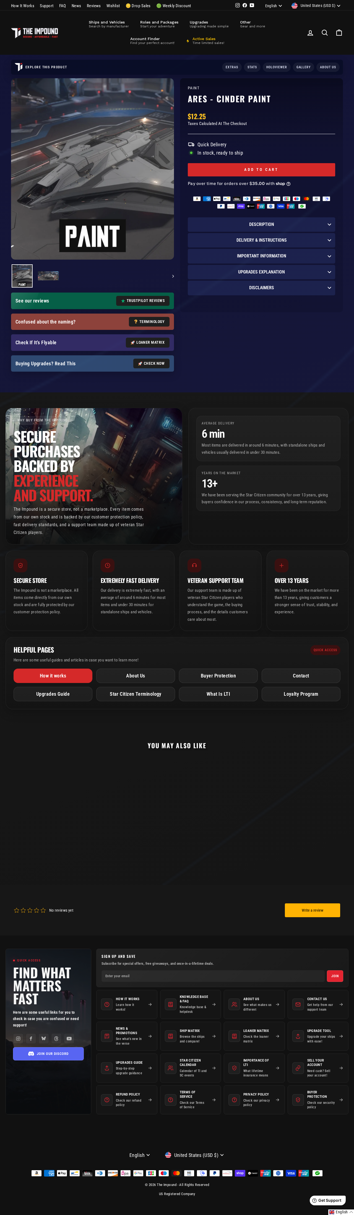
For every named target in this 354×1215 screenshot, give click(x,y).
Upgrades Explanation (261, 272)
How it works (53, 676)
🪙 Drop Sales (138, 5)
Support (46, 5)
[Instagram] (18, 1038)
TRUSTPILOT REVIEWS (146, 300)
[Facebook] (31, 1038)
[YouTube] (69, 1038)
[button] (341, 1212)
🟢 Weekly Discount (173, 5)
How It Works (22, 5)
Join (335, 976)
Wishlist (113, 5)
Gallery (303, 67)
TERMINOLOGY (152, 321)
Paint (193, 88)
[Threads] (56, 1038)
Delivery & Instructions (261, 240)
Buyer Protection (218, 676)
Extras (232, 67)
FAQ (62, 5)
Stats (252, 67)
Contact (301, 676)
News (76, 5)
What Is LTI (218, 694)
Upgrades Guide (53, 694)
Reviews (94, 5)
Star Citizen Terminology (136, 694)
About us (328, 67)
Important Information (261, 256)
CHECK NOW (154, 363)
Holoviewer (276, 67)
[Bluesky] (43, 1038)
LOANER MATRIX (150, 342)
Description (261, 224)
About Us (135, 676)
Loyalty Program (301, 694)
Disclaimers (261, 287)
